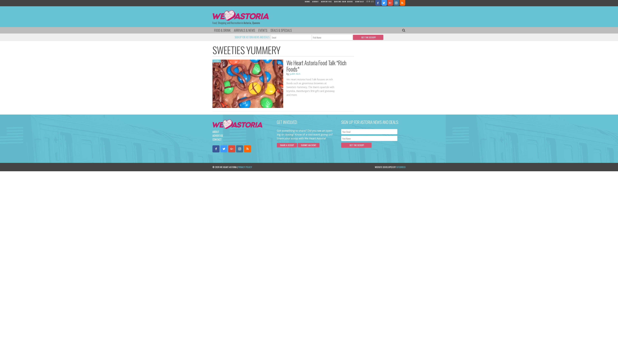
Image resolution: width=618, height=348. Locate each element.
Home (307, 1)
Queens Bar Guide (343, 1)
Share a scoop (287, 145)
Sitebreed (401, 167)
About (315, 1)
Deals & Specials (281, 30)
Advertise (326, 1)
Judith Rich (295, 73)
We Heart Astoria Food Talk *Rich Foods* (316, 65)
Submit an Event (308, 145)
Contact (359, 1)
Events (262, 30)
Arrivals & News (244, 30)
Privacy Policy (245, 167)
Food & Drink (222, 30)
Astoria (217, 61)
